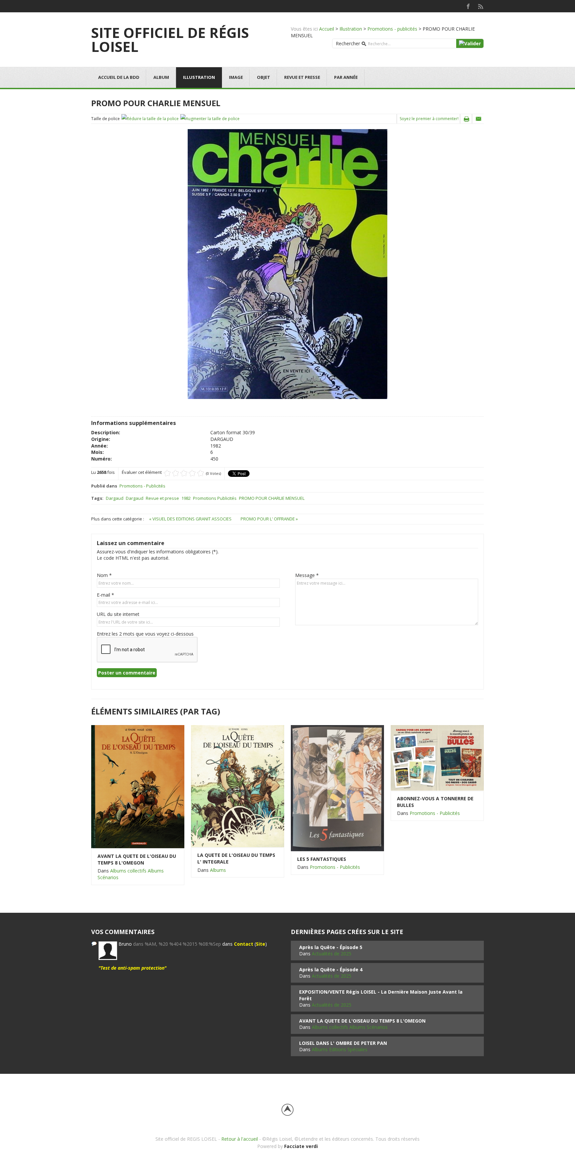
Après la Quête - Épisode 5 (330, 947)
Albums (218, 870)
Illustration (350, 29)
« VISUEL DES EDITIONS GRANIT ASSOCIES (191, 519)
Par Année (346, 77)
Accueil (326, 29)
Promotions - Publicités (142, 486)
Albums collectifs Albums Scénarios (350, 1027)
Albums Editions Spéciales (339, 1049)
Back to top (287, 1110)
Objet (263, 77)
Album (161, 77)
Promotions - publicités (392, 29)
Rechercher (348, 43)
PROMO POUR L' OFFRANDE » (269, 519)
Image (236, 77)
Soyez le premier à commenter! (429, 118)
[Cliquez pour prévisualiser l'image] (287, 264)
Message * (307, 575)
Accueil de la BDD (118, 77)
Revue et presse (302, 77)
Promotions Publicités (215, 498)
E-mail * (105, 595)
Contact (243, 944)
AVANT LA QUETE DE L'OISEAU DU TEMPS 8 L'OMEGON (136, 859)
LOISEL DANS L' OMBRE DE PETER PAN (343, 1043)
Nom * (104, 575)
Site (260, 944)
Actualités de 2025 (331, 953)
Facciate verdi (301, 1146)
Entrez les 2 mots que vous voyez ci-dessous (145, 634)
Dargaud (114, 498)
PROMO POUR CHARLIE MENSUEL (271, 498)
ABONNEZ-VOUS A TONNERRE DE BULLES (435, 801)
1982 (186, 498)
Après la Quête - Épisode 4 (330, 969)
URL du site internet (118, 614)
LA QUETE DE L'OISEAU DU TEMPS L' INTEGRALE (236, 858)
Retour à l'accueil (239, 1139)
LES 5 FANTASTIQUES (321, 859)
